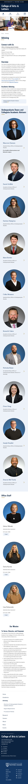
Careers (5, 718)
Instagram (5, 750)
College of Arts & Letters (10, 7)
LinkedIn (5, 753)
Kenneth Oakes (8, 331)
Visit (7, 777)
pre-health (15, 79)
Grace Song (7, 406)
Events (4, 728)
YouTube (5, 751)
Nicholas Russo (8, 367)
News (4, 724)
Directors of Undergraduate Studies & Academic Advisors (13, 705)
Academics (6, 697)
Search (17, 14)
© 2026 (3, 755)
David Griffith (8, 184)
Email (6, 534)
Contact (10, 14)
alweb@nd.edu (4, 744)
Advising (5, 700)
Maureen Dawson (13, 82)
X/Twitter (5, 748)
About (4, 721)
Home (3, 14)
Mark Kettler (7, 257)
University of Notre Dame (14, 1)
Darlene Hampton (9, 221)
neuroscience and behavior (8, 80)
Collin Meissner (8, 294)
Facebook (5, 746)
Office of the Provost (7, 733)
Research (5, 715)
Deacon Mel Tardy (9, 479)
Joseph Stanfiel (8, 443)
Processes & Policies (9, 711)
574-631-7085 (7, 742)
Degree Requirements (9, 708)
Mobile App (8, 771)
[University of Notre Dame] (14, 765)
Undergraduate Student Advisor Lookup (11, 101)
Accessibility (8, 779)
